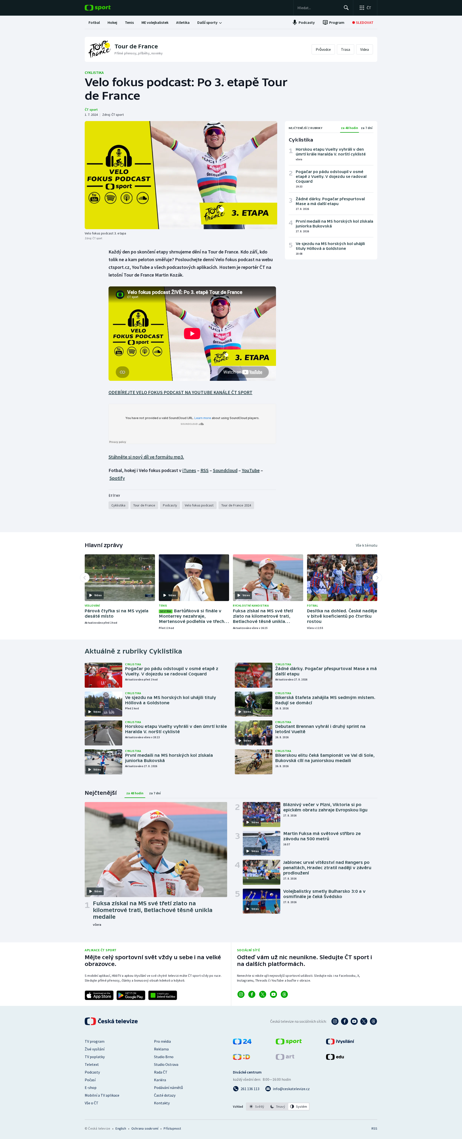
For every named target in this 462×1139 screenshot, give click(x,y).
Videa (364, 49)
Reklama (161, 1049)
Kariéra (160, 1079)
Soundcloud (225, 470)
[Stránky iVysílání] (340, 1043)
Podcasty (92, 1072)
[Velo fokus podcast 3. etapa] (181, 175)
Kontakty (162, 1102)
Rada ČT (160, 1072)
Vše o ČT (91, 1102)
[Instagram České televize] (335, 1021)
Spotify (117, 478)
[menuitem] (94, 22)
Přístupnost (172, 1128)
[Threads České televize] (373, 1021)
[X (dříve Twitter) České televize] (364, 1021)
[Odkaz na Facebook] (252, 994)
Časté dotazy (164, 1095)
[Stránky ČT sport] (289, 1043)
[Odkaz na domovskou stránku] (105, 8)
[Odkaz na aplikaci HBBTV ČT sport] (162, 995)
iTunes (189, 470)
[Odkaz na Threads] (284, 994)
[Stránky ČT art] (285, 1058)
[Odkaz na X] (263, 994)
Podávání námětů (168, 1087)
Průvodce (323, 49)
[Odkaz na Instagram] (241, 994)
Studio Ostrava (166, 1064)
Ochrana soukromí (144, 1128)
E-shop (90, 1087)
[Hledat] (346, 7)
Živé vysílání (94, 1049)
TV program (94, 1041)
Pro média (162, 1041)
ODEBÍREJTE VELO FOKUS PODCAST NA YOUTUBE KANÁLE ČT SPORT (180, 392)
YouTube (251, 470)
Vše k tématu (366, 545)
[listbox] (278, 1106)
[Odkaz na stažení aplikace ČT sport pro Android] (130, 995)
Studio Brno (163, 1056)
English (121, 1128)
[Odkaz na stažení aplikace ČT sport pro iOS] (99, 995)
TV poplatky (95, 1056)
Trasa (345, 49)
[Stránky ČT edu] (335, 1058)
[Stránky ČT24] (242, 1043)
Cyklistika (94, 72)
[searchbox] (318, 7)
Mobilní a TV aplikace (102, 1095)
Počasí (90, 1079)
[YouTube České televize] (354, 1021)
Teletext (92, 1064)
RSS (204, 470)
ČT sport (91, 109)
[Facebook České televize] (344, 1021)
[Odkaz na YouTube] (273, 994)
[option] (257, 1106)
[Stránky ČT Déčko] (241, 1058)
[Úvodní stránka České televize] (112, 1021)
